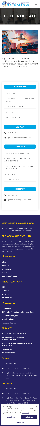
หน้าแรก (4, 262)
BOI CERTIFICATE (11, 179)
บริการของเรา (6, 269)
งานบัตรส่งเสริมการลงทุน (14, 117)
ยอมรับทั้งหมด (29, 417)
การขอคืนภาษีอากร (11, 112)
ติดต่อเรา (5, 273)
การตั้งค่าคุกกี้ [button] (20, 422)
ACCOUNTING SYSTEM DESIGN (17, 153)
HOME (4, 287)
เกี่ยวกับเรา (5, 266)
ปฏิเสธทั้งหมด (11, 417)
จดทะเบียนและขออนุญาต (13, 106)
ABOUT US (6, 294)
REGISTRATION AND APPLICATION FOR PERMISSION (18, 167)
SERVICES (5, 291)
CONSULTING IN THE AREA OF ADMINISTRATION (17, 159)
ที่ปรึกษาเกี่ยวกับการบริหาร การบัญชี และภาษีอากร (18, 312)
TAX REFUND (9, 174)
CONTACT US (7, 298)
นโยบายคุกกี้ (25, 413)
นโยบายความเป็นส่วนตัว (9, 276)
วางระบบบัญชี (9, 93)
